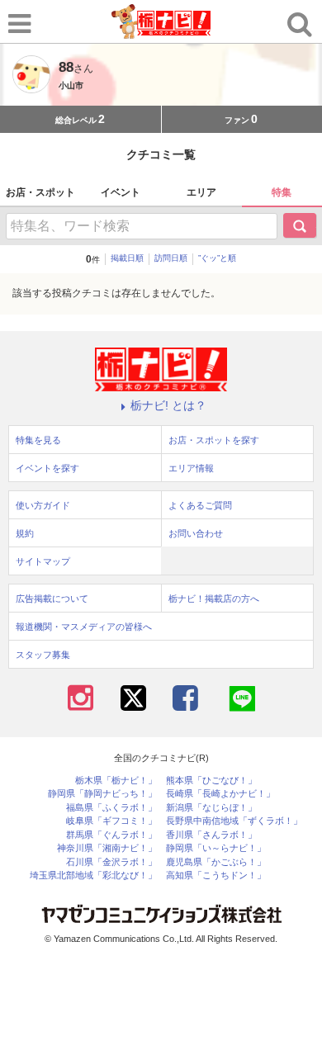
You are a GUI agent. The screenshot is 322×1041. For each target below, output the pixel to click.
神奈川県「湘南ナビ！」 (107, 848)
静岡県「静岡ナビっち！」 (102, 793)
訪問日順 (170, 258)
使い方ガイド (43, 505)
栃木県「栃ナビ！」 (116, 780)
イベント (120, 192)
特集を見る (38, 440)
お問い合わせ (195, 533)
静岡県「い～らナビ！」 (216, 848)
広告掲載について (52, 598)
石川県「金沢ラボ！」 (111, 862)
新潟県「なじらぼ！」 (211, 807)
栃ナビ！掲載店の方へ (213, 598)
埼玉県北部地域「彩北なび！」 (93, 875)
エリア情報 (191, 468)
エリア (201, 192)
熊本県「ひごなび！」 (211, 780)
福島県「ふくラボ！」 (111, 807)
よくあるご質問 (200, 505)
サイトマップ (43, 561)
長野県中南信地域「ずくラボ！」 (234, 821)
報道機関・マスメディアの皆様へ (84, 627)
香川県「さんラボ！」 (211, 835)
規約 (25, 533)
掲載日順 (127, 258)
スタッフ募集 (43, 655)
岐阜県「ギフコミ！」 (111, 821)
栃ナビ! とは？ (168, 405)
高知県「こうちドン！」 (216, 875)
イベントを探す (47, 468)
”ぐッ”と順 (217, 258)
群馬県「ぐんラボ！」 (111, 835)
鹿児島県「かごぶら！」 (216, 862)
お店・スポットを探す (213, 440)
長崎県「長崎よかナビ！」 (220, 793)
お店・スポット (40, 192)
